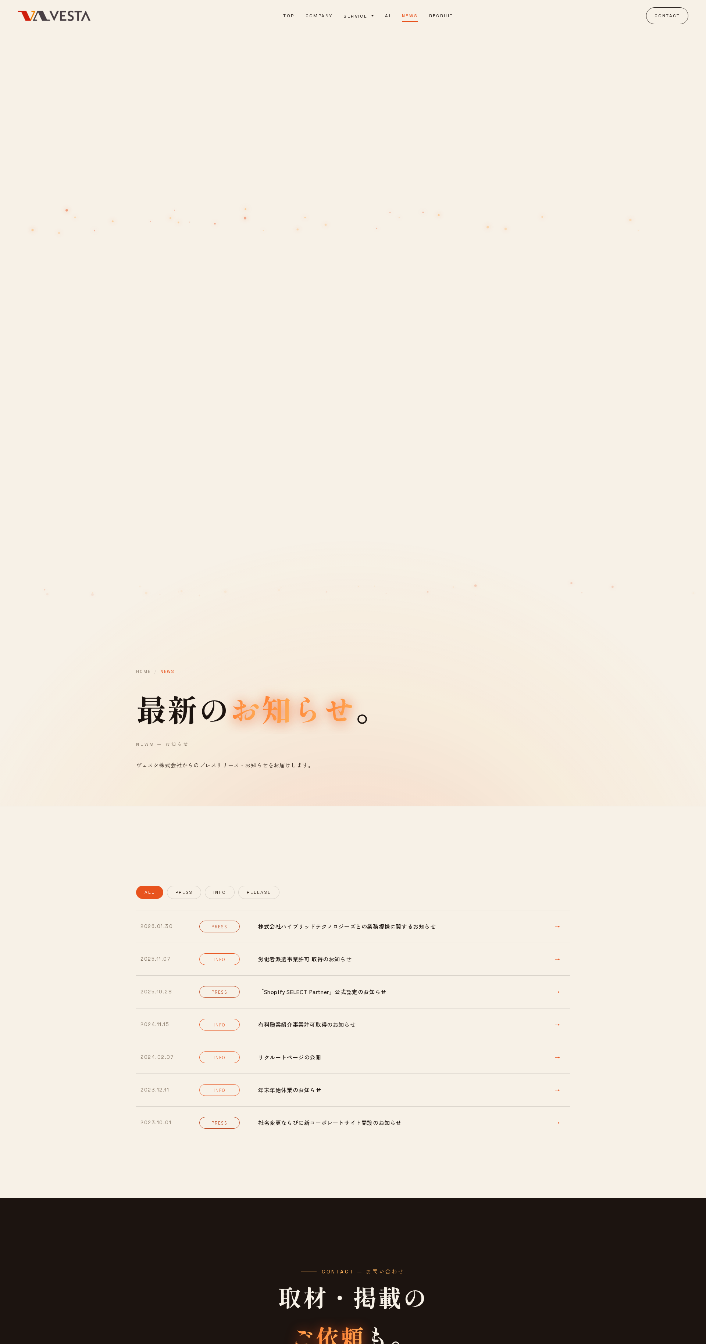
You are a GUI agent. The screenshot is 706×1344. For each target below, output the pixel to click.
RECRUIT (441, 16)
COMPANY (319, 16)
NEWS (410, 16)
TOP (288, 16)
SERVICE (355, 16)
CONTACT (667, 16)
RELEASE (259, 892)
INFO (219, 892)
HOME (143, 671)
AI (388, 16)
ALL (150, 892)
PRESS (184, 892)
